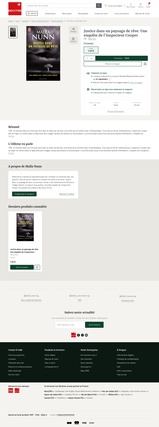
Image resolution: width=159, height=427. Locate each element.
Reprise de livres (51, 359)
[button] (79, 132)
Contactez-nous (127, 300)
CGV (118, 367)
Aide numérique (14, 371)
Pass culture (50, 363)
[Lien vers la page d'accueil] (14, 8)
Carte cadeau (50, 355)
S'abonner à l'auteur (24, 194)
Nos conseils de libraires (31, 300)
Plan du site (122, 374)
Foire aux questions (16, 355)
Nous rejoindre (87, 363)
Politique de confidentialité (128, 359)
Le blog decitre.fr (52, 367)
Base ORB (85, 371)
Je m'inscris (94, 324)
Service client (13, 374)
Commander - (121, 58)
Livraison (12, 359)
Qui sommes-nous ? (89, 355)
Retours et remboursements (20, 367)
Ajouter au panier (22, 267)
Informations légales (125, 355)
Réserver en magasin (112, 64)
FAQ (79, 300)
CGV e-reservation (124, 371)
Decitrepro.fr (86, 367)
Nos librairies (86, 359)
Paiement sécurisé (16, 363)
